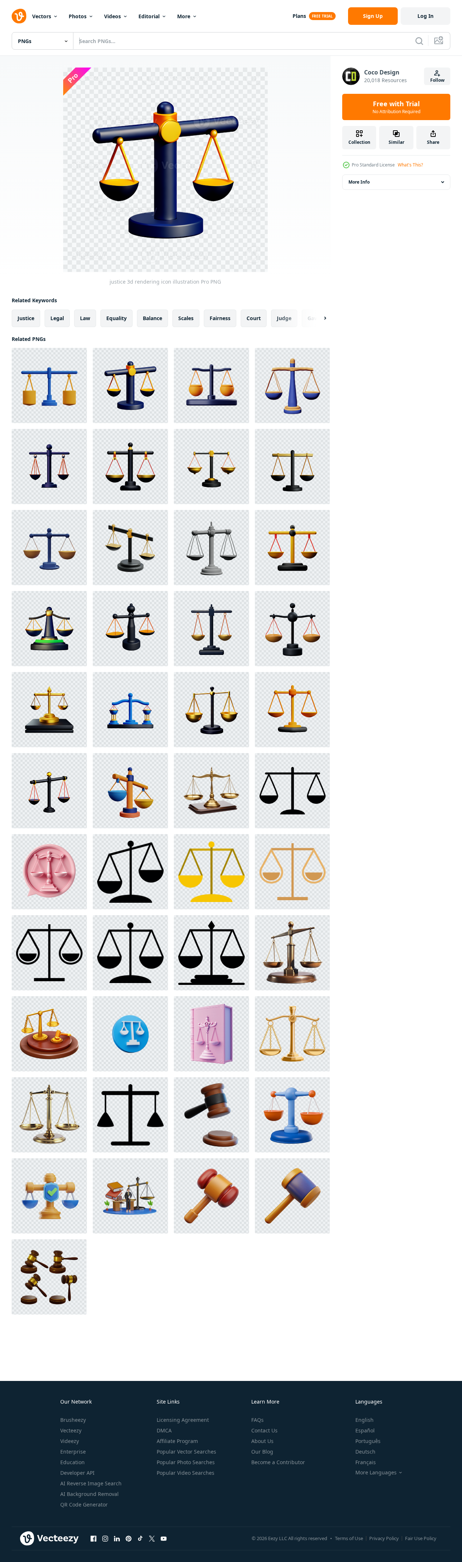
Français (365, 1462)
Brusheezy (73, 1419)
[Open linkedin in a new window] (117, 1538)
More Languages (376, 1472)
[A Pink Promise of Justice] (211, 1033)
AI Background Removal (89, 1493)
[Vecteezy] (19, 16)
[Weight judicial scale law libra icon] (292, 871)
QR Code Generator (84, 1504)
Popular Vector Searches (186, 1451)
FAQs (257, 1419)
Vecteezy (70, 1430)
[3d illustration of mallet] (211, 1195)
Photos (78, 16)
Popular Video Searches (185, 1472)
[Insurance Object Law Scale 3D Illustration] (49, 1195)
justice (26, 318)
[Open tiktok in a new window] (140, 1538)
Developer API (77, 1472)
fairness (220, 318)
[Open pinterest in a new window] (128, 1538)
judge (284, 318)
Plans (299, 15)
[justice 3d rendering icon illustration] (49, 385)
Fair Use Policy (420, 1538)
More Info (359, 182)
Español (365, 1430)
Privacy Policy (384, 1538)
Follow (437, 80)
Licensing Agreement (183, 1419)
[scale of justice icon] (292, 1033)
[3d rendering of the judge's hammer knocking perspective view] (49, 1277)
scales (186, 318)
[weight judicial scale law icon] (130, 871)
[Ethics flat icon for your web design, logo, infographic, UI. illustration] (292, 790)
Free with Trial (396, 107)
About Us (262, 1441)
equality (116, 318)
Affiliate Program (177, 1441)
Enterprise (73, 1451)
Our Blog (262, 1451)
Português (368, 1441)
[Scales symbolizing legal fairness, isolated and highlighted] (292, 952)
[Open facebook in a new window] (93, 1538)
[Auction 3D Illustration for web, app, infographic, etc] (211, 1114)
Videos (112, 16)
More (183, 16)
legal (57, 318)
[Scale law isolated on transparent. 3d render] (292, 1114)
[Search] (419, 41)
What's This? (410, 165)
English (364, 1419)
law (85, 318)
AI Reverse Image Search (91, 1483)
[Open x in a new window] (152, 1538)
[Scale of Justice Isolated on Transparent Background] (211, 790)
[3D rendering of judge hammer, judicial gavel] (49, 1033)
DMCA (164, 1430)
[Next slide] (319, 318)
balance (152, 318)
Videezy (69, 1441)
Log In (425, 15)
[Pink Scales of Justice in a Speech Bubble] (49, 871)
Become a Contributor (278, 1462)
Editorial (149, 16)
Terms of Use (349, 1538)
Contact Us (264, 1430)
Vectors (41, 16)
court (254, 318)
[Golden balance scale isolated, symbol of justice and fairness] (49, 1114)
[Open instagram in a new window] (105, 1538)
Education (72, 1462)
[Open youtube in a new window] (164, 1538)
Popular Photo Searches (186, 1462)
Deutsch (365, 1451)
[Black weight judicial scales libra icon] (130, 1114)
